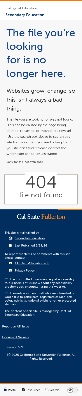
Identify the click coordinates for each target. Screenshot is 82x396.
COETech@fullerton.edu (32, 263)
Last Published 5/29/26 (31, 245)
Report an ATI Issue (15, 326)
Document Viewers (15, 337)
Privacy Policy (25, 270)
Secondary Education (30, 238)
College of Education (21, 8)
